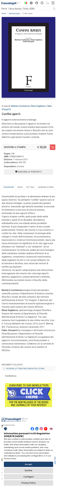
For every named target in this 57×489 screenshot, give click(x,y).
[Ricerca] (54, 9)
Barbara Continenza (20, 106)
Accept (28, 464)
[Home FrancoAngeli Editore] (11, 3)
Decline (28, 470)
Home (4, 13)
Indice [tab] (20, 187)
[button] (25, 3)
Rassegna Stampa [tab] (46, 187)
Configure (28, 476)
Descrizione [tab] (8, 187)
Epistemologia (14, 13)
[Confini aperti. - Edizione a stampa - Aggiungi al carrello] (52, 147)
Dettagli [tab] (30, 187)
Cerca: (4, 8)
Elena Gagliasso (38, 106)
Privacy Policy (28, 482)
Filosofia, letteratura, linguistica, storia (25, 369)
